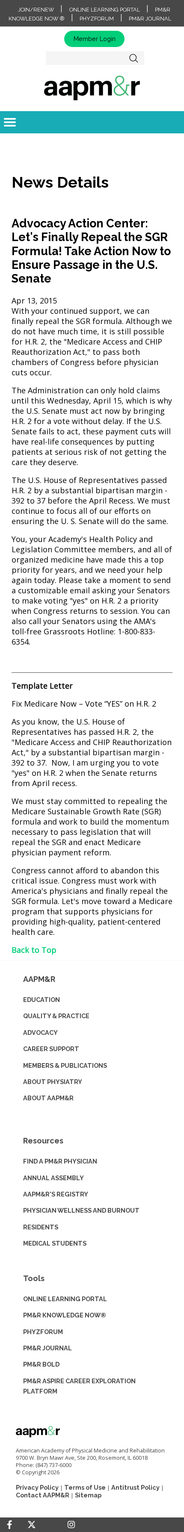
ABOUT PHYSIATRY (52, 1081)
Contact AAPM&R (42, 1495)
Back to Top (34, 950)
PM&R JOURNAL (47, 1348)
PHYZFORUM (43, 1331)
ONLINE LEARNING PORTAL (65, 1298)
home (92, 87)
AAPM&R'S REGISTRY (55, 1194)
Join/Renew (36, 9)
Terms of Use (85, 1487)
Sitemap (88, 1495)
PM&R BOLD (41, 1364)
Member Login (95, 38)
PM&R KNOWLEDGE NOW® (64, 1315)
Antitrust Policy (135, 1487)
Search (133, 58)
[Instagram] (71, 1525)
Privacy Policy (37, 1487)
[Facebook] (9, 1525)
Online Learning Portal (104, 9)
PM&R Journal (150, 18)
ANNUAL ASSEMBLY (53, 1177)
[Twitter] (31, 1524)
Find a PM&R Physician (60, 1161)
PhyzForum (97, 18)
